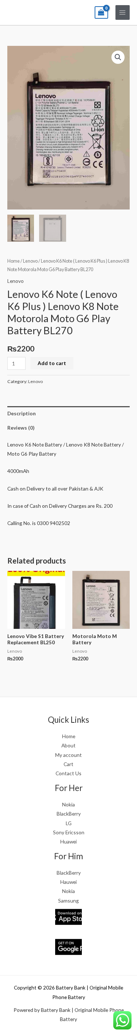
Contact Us (68, 773)
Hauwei (68, 882)
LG (69, 823)
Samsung (68, 900)
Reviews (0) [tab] (20, 427)
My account (68, 755)
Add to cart (52, 363)
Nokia (68, 804)
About (68, 745)
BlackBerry (69, 813)
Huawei (68, 841)
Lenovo (30, 261)
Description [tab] (21, 413)
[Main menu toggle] (122, 12)
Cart (68, 764)
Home (13, 261)
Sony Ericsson (68, 832)
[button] (118, 57)
